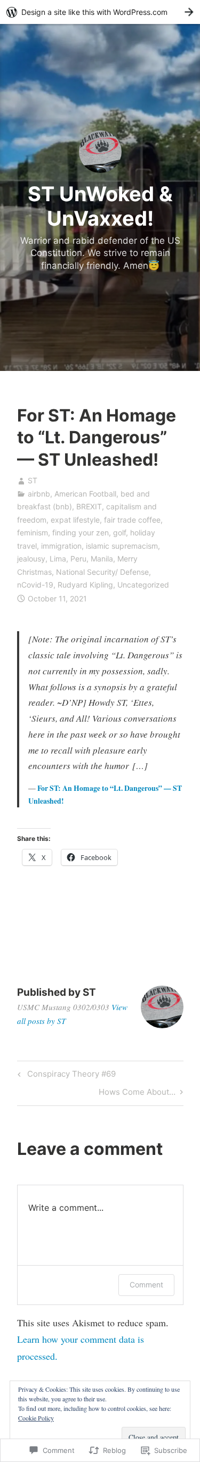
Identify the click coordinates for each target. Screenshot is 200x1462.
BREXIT (89, 506)
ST (32, 480)
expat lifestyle (75, 519)
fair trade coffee (132, 519)
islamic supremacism (122, 545)
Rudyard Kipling (85, 584)
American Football (85, 493)
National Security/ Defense (102, 571)
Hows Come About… (137, 1093)
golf (119, 532)
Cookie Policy (36, 1418)
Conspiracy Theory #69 (65, 1075)
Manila (102, 558)
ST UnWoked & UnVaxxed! (100, 205)
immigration (61, 545)
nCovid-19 (35, 584)
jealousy (31, 558)
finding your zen (80, 532)
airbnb (39, 493)
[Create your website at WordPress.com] (100, 12)
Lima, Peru (68, 558)
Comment (146, 1284)
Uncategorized (143, 584)
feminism (32, 532)
